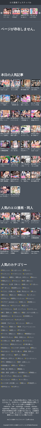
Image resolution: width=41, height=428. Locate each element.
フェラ (6, 274)
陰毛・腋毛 (17, 341)
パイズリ (16, 274)
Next (40, 13)
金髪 (13, 330)
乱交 (25, 305)
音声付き (6, 386)
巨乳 (27, 270)
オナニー (15, 305)
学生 (26, 288)
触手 (17, 355)
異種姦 (33, 372)
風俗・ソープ (7, 355)
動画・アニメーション (26, 326)
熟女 (13, 295)
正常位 (5, 298)
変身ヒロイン (16, 344)
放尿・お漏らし (24, 362)
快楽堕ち (16, 288)
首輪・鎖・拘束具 (9, 369)
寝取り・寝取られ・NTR (19, 277)
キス (31, 337)
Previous (1, 13)
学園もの (6, 281)
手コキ (21, 330)
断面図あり (30, 334)
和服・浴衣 (29, 351)
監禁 (30, 323)
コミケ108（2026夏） (10, 383)
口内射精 (28, 316)
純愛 (25, 355)
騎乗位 (22, 295)
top (8, 419)
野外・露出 (27, 281)
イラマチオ (7, 309)
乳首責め (6, 348)
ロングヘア (6, 376)
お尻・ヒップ (20, 309)
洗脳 (5, 330)
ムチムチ (20, 319)
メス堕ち (6, 341)
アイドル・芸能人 (9, 334)
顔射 (20, 334)
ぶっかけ (28, 274)
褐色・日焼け (20, 337)
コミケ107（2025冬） (20, 348)
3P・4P (6, 288)
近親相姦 (6, 365)
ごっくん (6, 379)
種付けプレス (7, 337)
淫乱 (26, 376)
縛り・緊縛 (7, 312)
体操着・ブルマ (8, 323)
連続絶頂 (6, 316)
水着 (23, 302)
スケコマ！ (23, 419)
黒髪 (13, 326)
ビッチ (31, 295)
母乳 (15, 365)
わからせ (6, 351)
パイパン (28, 341)
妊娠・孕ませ (23, 291)
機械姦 (21, 369)
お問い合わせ (30, 419)
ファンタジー (7, 319)
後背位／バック (17, 298)
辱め (34, 277)
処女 (5, 284)
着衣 (5, 295)
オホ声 (15, 386)
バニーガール (31, 358)
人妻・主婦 (15, 284)
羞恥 (17, 312)
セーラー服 (17, 351)
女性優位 (23, 372)
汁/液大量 (28, 344)
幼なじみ (18, 376)
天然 (15, 379)
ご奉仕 (20, 358)
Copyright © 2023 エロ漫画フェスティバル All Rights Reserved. (20, 425)
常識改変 (32, 383)
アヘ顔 (34, 284)
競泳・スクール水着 (30, 312)
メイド (5, 344)
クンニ (20, 323)
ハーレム (17, 316)
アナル (16, 281)
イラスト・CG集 (8, 291)
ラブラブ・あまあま (10, 302)
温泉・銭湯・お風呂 (9, 372)
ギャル (30, 298)
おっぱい (16, 270)
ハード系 (24, 379)
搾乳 (33, 348)
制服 (5, 277)
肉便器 (31, 302)
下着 (22, 365)
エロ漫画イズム (14, 419)
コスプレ (32, 309)
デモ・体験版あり (9, 362)
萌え (5, 326)
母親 (23, 383)
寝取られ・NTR (8, 358)
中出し (6, 270)
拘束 (25, 284)
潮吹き (5, 305)
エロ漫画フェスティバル (20, 3)
